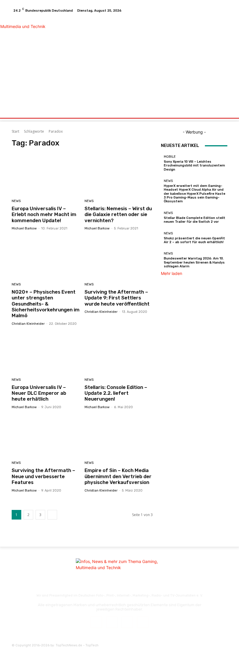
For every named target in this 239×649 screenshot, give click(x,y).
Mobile (170, 156)
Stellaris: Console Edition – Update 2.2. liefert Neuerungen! (116, 393)
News (16, 201)
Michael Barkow (24, 228)
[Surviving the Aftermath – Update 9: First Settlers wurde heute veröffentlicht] (119, 257)
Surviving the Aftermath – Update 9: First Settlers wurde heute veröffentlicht (117, 298)
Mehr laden (171, 273)
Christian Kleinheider (28, 324)
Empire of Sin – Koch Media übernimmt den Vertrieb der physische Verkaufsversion (118, 476)
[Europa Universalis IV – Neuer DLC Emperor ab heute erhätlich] (46, 352)
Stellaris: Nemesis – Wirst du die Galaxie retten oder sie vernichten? (118, 214)
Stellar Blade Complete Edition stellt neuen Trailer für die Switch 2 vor (194, 220)
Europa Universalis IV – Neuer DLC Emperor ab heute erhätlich (39, 393)
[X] (215, 10)
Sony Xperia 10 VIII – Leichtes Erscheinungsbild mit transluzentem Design (194, 165)
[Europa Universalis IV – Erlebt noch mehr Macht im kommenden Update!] (46, 173)
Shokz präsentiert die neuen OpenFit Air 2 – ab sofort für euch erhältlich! (194, 240)
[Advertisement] (153, 61)
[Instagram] (208, 10)
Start (15, 131)
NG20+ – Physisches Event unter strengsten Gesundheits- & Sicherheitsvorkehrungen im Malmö (46, 304)
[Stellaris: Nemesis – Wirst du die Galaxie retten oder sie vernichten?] (119, 173)
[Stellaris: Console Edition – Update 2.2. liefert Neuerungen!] (119, 352)
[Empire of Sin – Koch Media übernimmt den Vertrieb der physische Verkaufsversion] (119, 436)
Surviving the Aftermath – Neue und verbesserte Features (43, 476)
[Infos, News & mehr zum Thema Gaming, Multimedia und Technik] (41, 60)
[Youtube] (222, 10)
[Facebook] (201, 10)
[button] (220, 112)
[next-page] (52, 515)
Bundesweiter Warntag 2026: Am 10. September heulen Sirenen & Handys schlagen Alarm (194, 262)
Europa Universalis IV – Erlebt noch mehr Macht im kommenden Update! (44, 214)
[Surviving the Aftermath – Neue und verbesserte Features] (46, 436)
